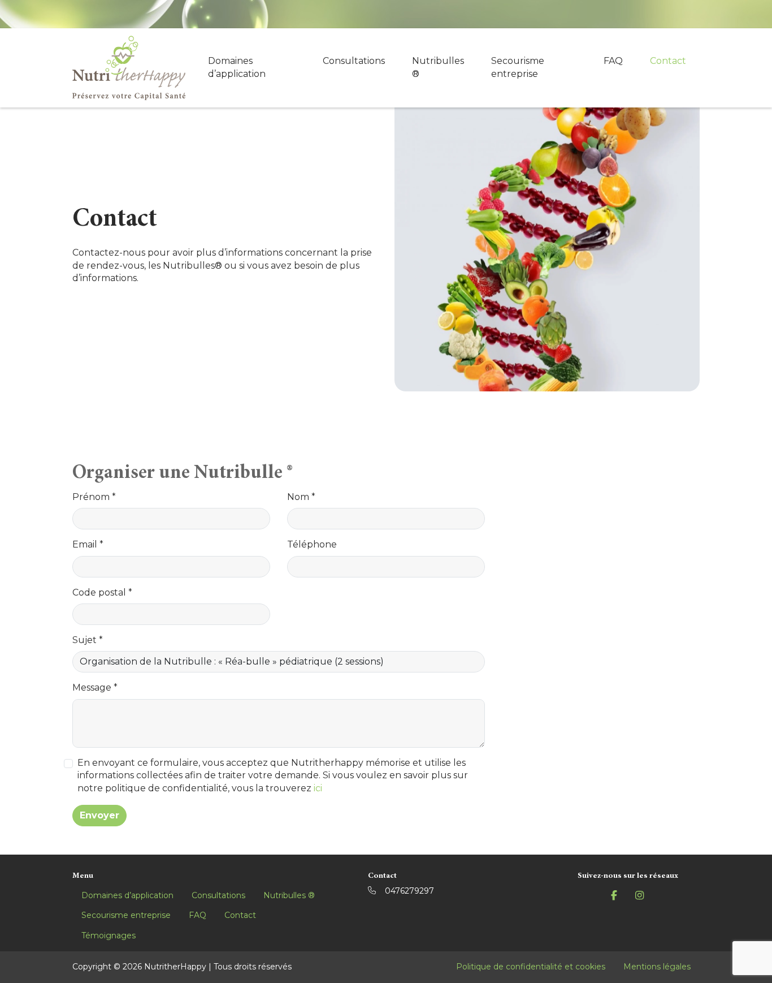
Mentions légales (657, 967)
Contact (668, 60)
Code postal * (102, 592)
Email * (87, 544)
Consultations (354, 60)
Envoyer (99, 815)
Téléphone (312, 544)
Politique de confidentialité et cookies (530, 967)
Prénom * (94, 497)
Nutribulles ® (438, 67)
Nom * (301, 497)
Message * (95, 687)
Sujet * (87, 640)
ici (318, 788)
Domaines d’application (237, 67)
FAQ (613, 60)
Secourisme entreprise (517, 67)
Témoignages (108, 935)
